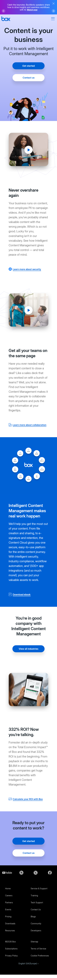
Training (34, 895)
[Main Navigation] (53, 19)
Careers (8, 895)
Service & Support (39, 888)
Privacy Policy (11, 955)
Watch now (32, 9)
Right (53, 11)
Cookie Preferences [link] (40, 955)
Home (8, 888)
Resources (10, 930)
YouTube (7, 872)
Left (3, 11)
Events (8, 909)
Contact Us (36, 909)
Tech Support (37, 902)
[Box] (5, 19)
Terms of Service (38, 948)
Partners (9, 902)
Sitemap (34, 941)
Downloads (10, 923)
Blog (21, 872)
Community (36, 923)
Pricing (8, 916)
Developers (36, 930)
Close (53, 3)
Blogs (33, 916)
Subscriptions (11, 948)
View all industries (28, 648)
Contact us (28, 77)
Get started (28, 65)
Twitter (35, 872)
